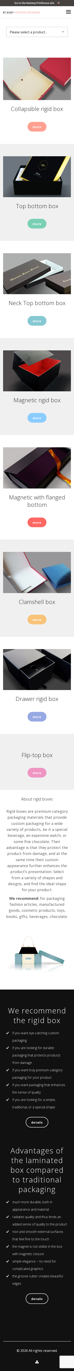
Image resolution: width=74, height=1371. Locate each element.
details (37, 1122)
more (37, 127)
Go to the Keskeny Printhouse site (34, 3)
